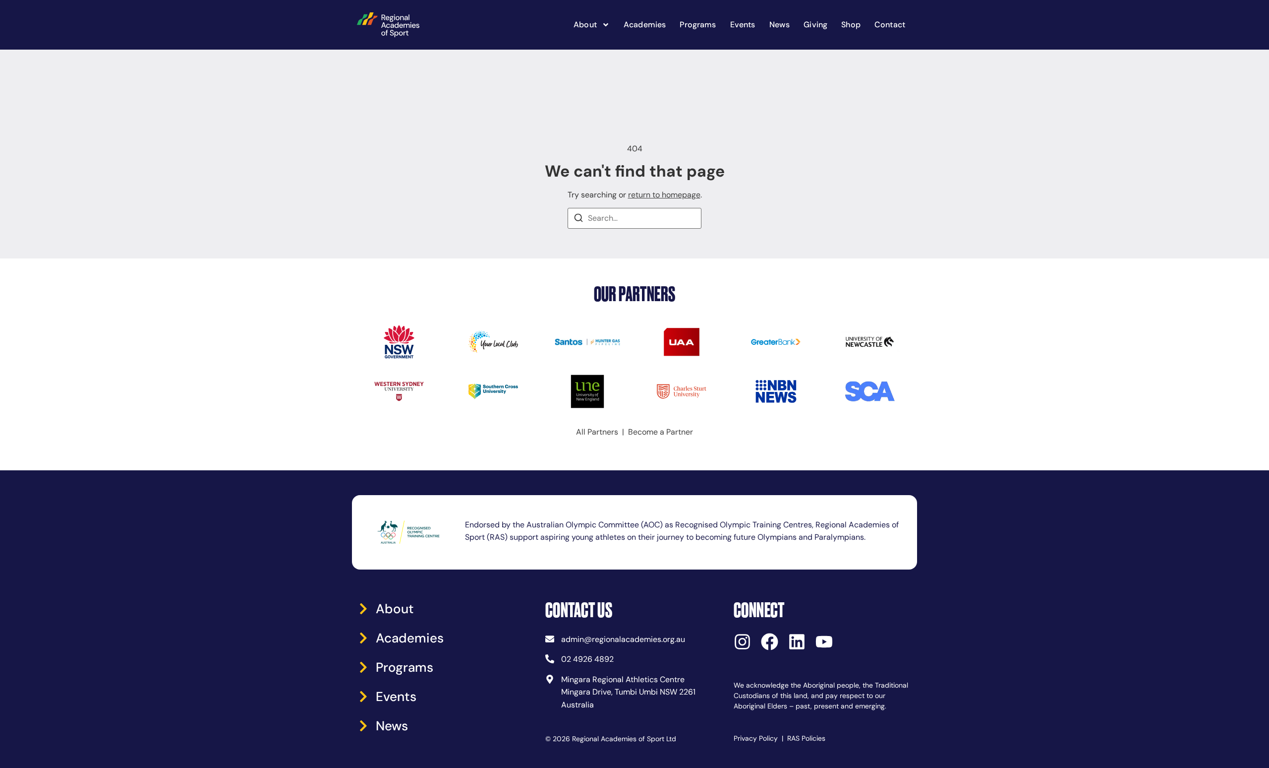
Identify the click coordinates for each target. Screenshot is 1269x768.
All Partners (597, 432)
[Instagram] (742, 641)
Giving (815, 24)
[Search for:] (634, 218)
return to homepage (664, 195)
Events (742, 24)
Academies (645, 24)
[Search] (578, 219)
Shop (851, 24)
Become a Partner (660, 432)
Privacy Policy (756, 738)
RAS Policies (806, 738)
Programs (698, 24)
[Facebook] (769, 641)
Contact (889, 24)
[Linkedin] (797, 641)
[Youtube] (824, 641)
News (779, 24)
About (585, 24)
